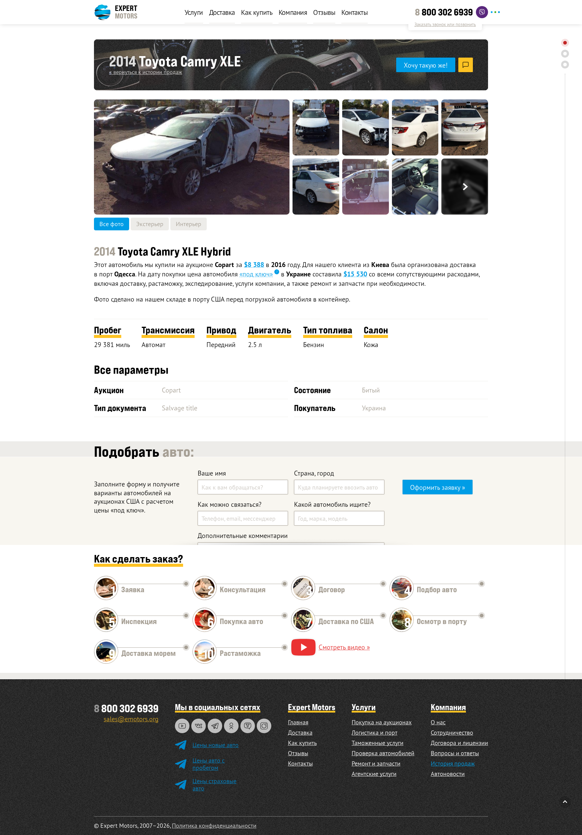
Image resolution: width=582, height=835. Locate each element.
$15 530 (355, 274)
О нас (438, 722)
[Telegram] (215, 726)
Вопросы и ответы (455, 753)
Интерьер (188, 224)
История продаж (453, 763)
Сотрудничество (452, 732)
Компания (293, 12)
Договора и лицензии (459, 742)
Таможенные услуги (377, 742)
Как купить (257, 12)
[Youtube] (182, 726)
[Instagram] (264, 726)
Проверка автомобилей (383, 753)
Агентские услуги (374, 773)
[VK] (198, 726)
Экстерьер (149, 224)
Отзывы (324, 12)
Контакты (354, 12)
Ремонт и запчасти (376, 763)
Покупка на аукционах (382, 722)
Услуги (194, 12)
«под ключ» (256, 274)
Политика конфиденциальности (214, 825)
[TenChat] (247, 726)
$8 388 (254, 264)
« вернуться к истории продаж (145, 71)
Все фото (111, 224)
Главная (298, 722)
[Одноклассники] (231, 726)
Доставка (222, 12)
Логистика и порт (374, 732)
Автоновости (448, 773)
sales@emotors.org (131, 719)
